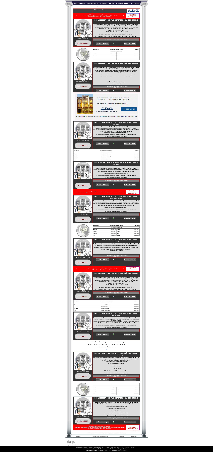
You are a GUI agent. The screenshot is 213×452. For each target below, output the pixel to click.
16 (102, 433)
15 (100, 433)
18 (105, 433)
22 (111, 433)
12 (96, 433)
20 (108, 433)
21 (109, 433)
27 (118, 433)
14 (99, 433)
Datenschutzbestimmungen (121, 450)
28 (120, 433)
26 (117, 433)
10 (93, 433)
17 (103, 433)
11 (94, 433)
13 (97, 433)
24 (114, 433)
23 (112, 433)
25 (115, 433)
